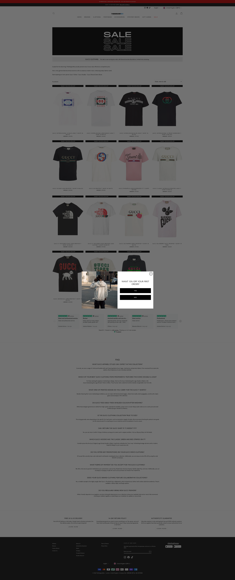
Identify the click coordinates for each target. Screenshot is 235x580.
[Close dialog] (151, 273)
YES (135, 291)
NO (135, 297)
